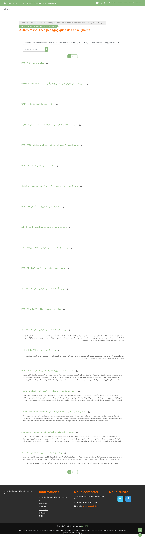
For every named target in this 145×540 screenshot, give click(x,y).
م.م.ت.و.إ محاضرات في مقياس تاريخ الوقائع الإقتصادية (45, 247)
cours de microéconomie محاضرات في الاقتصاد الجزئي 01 (47, 432)
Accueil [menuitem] (107, 9)
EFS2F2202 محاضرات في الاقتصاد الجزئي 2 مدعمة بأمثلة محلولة (50, 145)
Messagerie (43, 503)
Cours (23, 23)
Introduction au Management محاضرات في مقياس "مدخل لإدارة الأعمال (53, 411)
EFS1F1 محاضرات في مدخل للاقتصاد (38, 165)
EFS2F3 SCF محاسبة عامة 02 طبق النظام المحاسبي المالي (47, 370)
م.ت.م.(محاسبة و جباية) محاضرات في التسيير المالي (44, 227)
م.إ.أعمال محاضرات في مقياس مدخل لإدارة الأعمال (43, 329)
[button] (102, 3)
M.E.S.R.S (42, 506)
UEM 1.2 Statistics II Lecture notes (37, 104)
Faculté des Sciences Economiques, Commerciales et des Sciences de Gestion (58, 23)
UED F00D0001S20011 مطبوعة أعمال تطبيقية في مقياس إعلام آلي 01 (53, 83)
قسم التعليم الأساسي (98, 23)
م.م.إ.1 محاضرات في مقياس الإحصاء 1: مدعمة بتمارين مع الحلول (49, 186)
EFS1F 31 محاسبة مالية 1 (32, 63)
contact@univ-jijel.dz (50, 3)
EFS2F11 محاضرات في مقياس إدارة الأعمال (41, 206)
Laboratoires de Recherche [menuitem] (129, 9)
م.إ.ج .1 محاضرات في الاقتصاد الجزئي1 (38, 350)
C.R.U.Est (42, 513)
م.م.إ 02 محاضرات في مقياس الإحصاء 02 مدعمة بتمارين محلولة (49, 124)
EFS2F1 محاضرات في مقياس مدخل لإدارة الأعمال (43, 268)
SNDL (41, 516)
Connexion (137, 3)
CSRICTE (84, 526)
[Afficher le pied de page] (140, 535)
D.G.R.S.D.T (43, 510)
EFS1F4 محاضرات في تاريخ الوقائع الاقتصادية (41, 309)
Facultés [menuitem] (115, 9)
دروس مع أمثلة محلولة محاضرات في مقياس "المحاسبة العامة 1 (48, 391)
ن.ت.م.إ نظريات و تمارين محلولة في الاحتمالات (41, 452)
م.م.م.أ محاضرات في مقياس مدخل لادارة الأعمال (43, 288)
